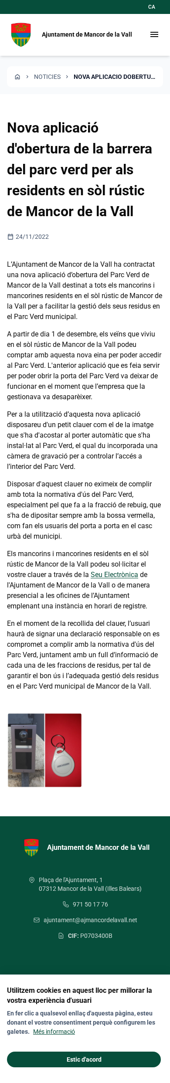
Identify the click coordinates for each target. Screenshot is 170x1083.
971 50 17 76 (90, 904)
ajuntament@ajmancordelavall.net (90, 920)
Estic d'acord (84, 1059)
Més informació (54, 1031)
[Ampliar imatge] (44, 750)
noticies (47, 76)
